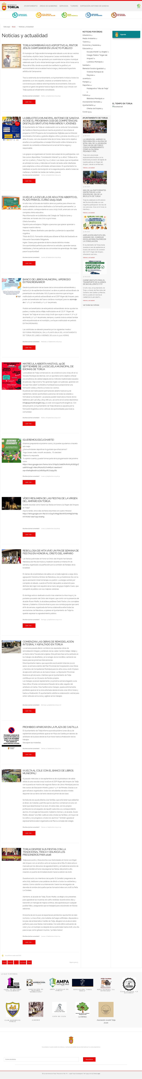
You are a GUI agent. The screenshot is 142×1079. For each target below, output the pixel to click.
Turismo (74, 6)
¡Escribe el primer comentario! (31, 96)
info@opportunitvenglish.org (33, 403)
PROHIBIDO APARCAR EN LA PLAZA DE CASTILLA (50, 727)
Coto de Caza (59, 1016)
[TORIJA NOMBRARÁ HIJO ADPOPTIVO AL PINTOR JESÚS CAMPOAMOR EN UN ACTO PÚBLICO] (11, 56)
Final (29, 962)
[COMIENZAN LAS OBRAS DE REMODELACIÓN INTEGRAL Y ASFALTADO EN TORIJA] (11, 646)
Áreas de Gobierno (48, 6)
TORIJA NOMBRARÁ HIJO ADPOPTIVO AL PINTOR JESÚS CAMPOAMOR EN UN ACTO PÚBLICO (50, 46)
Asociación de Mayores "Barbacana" (36, 991)
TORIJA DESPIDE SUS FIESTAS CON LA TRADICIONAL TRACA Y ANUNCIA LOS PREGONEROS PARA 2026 (44, 852)
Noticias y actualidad (89, 167)
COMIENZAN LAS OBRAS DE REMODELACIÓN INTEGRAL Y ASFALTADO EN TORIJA (48, 643)
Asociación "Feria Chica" (82, 990)
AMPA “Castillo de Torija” (59, 990)
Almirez (36, 1020)
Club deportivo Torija (13, 1021)
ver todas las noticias (91, 305)
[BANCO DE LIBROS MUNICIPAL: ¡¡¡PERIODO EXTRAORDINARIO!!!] (11, 287)
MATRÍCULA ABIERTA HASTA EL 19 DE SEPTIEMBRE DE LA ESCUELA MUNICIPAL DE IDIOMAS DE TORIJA (48, 366)
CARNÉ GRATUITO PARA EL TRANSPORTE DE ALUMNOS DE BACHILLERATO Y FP (94, 282)
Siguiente (23, 962)
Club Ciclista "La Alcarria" (129, 992)
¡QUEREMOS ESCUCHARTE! (38, 439)
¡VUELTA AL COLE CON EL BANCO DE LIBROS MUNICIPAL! (48, 772)
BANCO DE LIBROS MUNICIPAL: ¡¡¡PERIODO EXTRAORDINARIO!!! (47, 281)
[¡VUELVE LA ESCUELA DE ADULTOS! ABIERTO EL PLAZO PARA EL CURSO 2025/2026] (11, 203)
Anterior (10, 962)
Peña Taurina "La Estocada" (106, 990)
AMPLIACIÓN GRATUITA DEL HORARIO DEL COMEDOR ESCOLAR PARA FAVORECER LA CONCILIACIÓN (94, 238)
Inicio (4, 962)
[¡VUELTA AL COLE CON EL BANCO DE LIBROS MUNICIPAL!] (11, 775)
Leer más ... (29, 102)
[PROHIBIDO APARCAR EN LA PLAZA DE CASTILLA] (11, 738)
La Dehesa (82, 1017)
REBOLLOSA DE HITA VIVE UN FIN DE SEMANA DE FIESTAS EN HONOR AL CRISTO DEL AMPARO (51, 552)
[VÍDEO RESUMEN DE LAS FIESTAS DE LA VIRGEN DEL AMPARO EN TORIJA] (11, 503)
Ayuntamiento (31, 6)
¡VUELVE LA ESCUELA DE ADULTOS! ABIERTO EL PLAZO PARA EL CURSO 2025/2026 (50, 198)
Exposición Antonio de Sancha (94, 6)
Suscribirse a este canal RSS (13, 955)
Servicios (63, 6)
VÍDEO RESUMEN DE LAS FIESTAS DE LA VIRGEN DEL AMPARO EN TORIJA (50, 500)
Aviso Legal (97, 1073)
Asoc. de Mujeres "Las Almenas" (13, 990)
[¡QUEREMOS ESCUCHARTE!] (11, 450)
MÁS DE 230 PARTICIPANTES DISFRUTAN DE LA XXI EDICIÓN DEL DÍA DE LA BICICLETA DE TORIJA (94, 193)
